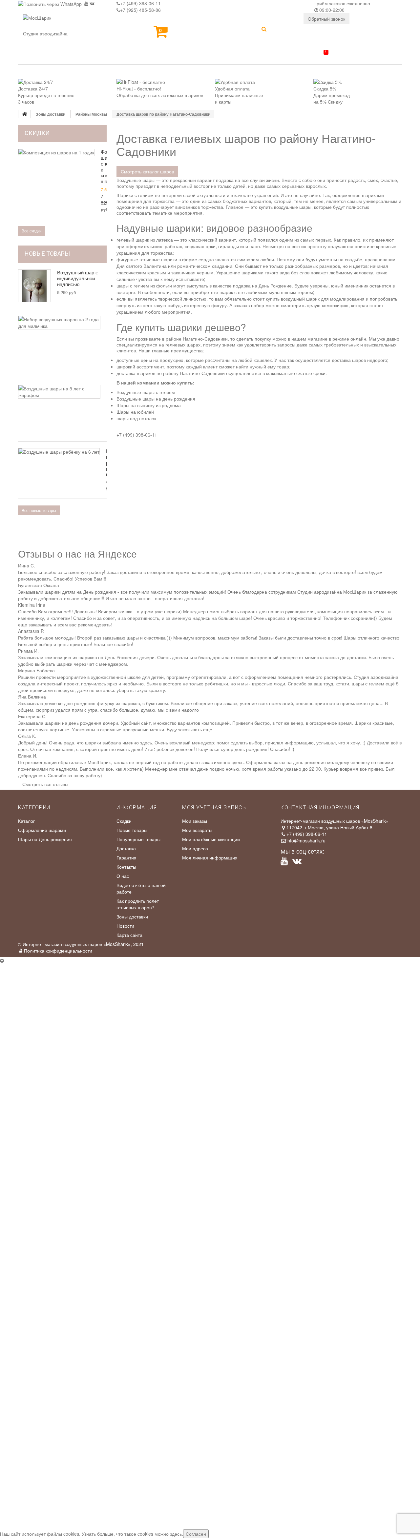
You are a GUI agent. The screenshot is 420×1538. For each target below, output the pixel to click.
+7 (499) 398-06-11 (140, 3)
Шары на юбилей (135, 411)
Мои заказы (194, 821)
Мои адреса (195, 848)
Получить (14, 1186)
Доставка (126, 848)
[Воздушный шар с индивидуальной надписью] (34, 285)
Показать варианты (25, 1125)
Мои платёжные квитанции (211, 839)
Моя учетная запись (214, 807)
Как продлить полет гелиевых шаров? (137, 904)
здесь (176, 1533)
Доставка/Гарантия (293, 54)
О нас (122, 876)
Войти (287, 30)
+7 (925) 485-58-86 (140, 10)
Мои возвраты (197, 830)
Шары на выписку (212, 56)
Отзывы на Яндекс (323, 993)
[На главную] (24, 114)
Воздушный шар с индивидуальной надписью (77, 278)
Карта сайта (129, 935)
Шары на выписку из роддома (148, 405)
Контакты (357, 56)
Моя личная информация (210, 857)
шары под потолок (136, 418)
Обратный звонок (326, 18)
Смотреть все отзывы (45, 784)
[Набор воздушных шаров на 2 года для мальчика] (59, 322)
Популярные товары (138, 839)
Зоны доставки (132, 916)
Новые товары (47, 253)
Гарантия (126, 857)
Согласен (196, 1533)
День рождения (140, 56)
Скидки (124, 821)
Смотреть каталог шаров (147, 171)
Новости (125, 925)
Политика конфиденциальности (58, 950)
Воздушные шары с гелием (145, 392)
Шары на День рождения (45, 839)
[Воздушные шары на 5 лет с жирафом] (59, 392)
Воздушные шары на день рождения (155, 398)
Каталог (83, 56)
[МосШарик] (37, 22)
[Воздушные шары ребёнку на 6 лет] (59, 451)
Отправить (15, 1072)
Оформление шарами (42, 830)
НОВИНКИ (37, 56)
